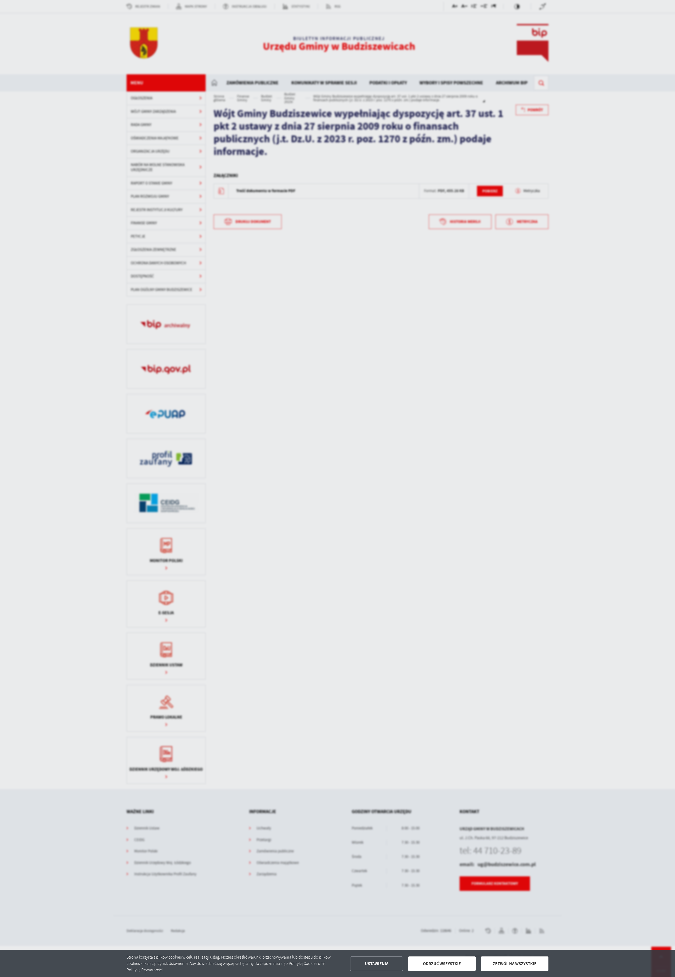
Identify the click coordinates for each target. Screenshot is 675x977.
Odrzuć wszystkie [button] (442, 963)
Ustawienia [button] (376, 963)
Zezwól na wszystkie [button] (515, 963)
